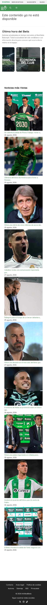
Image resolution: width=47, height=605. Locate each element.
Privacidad (35, 588)
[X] (20, 601)
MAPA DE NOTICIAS (17, 2)
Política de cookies (34, 585)
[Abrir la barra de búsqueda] (10, 7)
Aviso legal (20, 585)
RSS (26, 588)
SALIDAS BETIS (31, 2)
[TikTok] (27, 601)
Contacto (9, 585)
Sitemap (20, 588)
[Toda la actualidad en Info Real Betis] (4, 7)
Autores (11, 588)
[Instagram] (23, 601)
